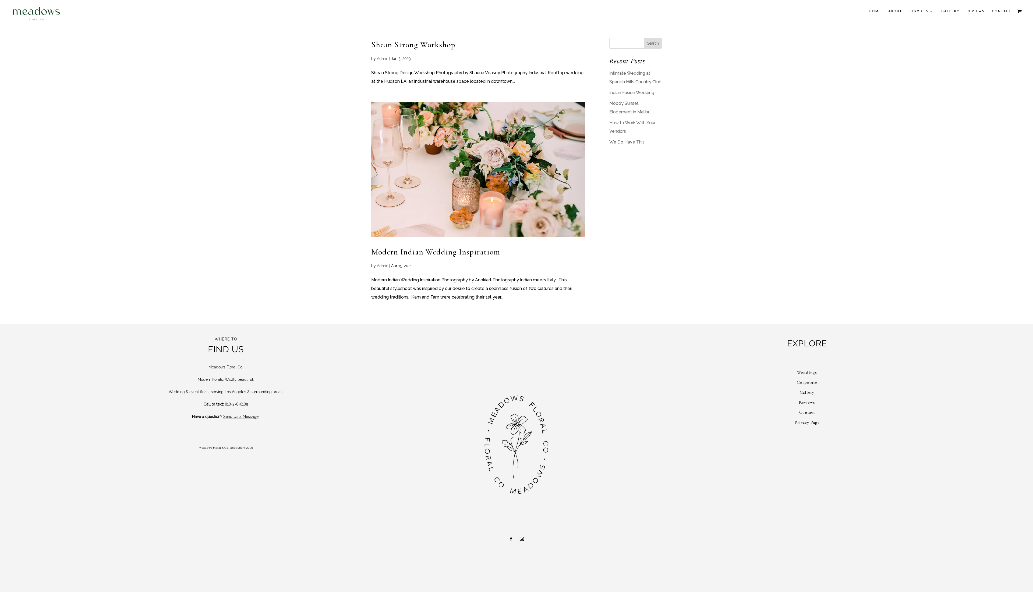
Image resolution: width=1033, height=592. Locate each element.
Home (875, 11)
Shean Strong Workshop (413, 45)
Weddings (807, 372)
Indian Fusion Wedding (631, 92)
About (895, 11)
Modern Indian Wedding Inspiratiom (435, 252)
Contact (1001, 11)
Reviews (976, 11)
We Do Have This (627, 142)
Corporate (807, 382)
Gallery (950, 11)
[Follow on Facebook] (511, 538)
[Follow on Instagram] (522, 538)
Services (919, 11)
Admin (382, 58)
